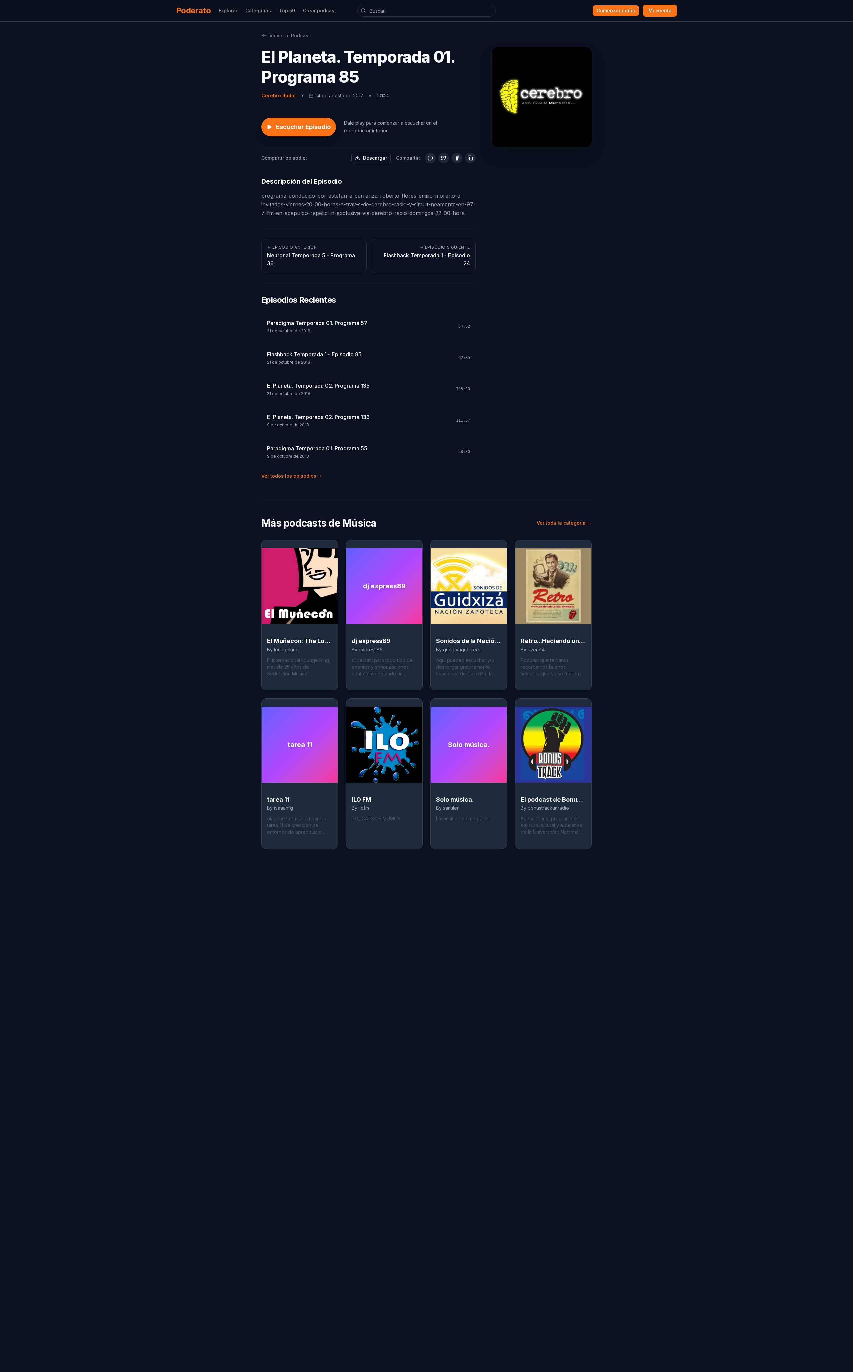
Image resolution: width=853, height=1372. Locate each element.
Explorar (228, 10)
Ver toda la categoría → (564, 523)
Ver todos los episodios (288, 476)
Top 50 (287, 10)
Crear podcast (319, 10)
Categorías (258, 10)
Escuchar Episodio (303, 126)
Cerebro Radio (278, 95)
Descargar (375, 158)
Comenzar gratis (616, 10)
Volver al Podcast (289, 35)
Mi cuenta (660, 10)
